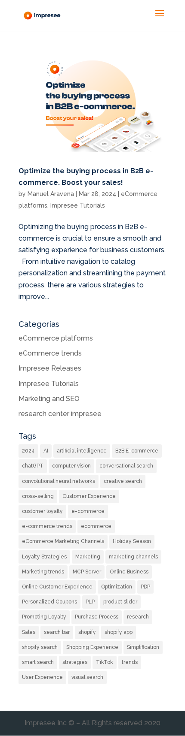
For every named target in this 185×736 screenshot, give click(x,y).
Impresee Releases (49, 368)
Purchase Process (96, 617)
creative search (123, 481)
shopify (87, 632)
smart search (38, 662)
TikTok (104, 662)
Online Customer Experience (57, 587)
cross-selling (38, 496)
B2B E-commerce (136, 451)
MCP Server (87, 572)
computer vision (71, 466)
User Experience (42, 677)
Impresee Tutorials (77, 205)
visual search (87, 677)
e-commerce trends (47, 526)
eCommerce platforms (55, 338)
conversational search (126, 466)
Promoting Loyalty (44, 617)
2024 (28, 451)
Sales (28, 632)
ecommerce (96, 526)
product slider (120, 602)
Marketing (87, 557)
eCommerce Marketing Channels (63, 541)
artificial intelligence (82, 451)
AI (45, 451)
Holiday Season (132, 541)
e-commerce (88, 511)
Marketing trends (43, 572)
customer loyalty (42, 511)
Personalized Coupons (49, 602)
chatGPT (32, 466)
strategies (74, 662)
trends (130, 662)
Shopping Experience (92, 647)
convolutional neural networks (58, 481)
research (138, 617)
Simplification (143, 647)
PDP (145, 587)
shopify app (119, 632)
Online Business (129, 572)
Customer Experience (89, 496)
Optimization (116, 587)
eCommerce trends (50, 353)
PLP (90, 602)
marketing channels (133, 557)
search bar (57, 632)
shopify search (40, 647)
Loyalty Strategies (44, 557)
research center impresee (60, 414)
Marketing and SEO (49, 399)
